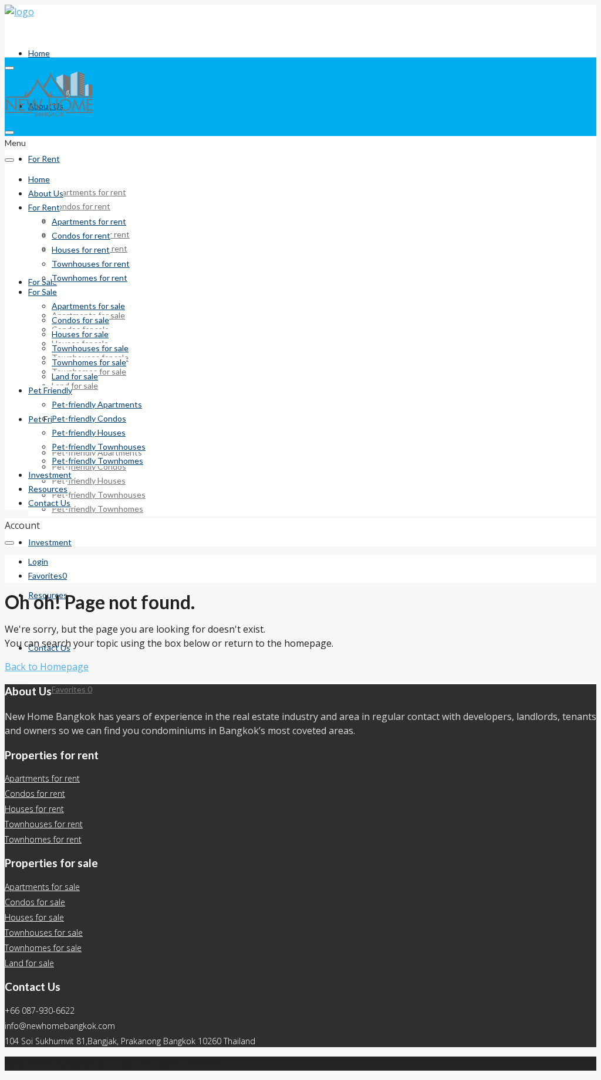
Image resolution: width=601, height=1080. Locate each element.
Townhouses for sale (90, 348)
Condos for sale (80, 320)
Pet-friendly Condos (89, 418)
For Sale (42, 292)
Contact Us (49, 503)
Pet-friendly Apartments (97, 404)
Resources (47, 489)
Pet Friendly (50, 419)
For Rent (44, 159)
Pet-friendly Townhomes (97, 509)
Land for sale (75, 385)
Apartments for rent (89, 192)
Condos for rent (81, 206)
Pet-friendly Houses (89, 480)
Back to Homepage (47, 666)
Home (39, 53)
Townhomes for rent (89, 278)
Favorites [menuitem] (72, 689)
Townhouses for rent (91, 264)
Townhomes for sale (89, 362)
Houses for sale (80, 334)
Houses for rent (81, 249)
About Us (45, 193)
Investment (50, 542)
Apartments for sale (88, 306)
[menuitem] (38, 561)
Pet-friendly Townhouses (99, 495)
